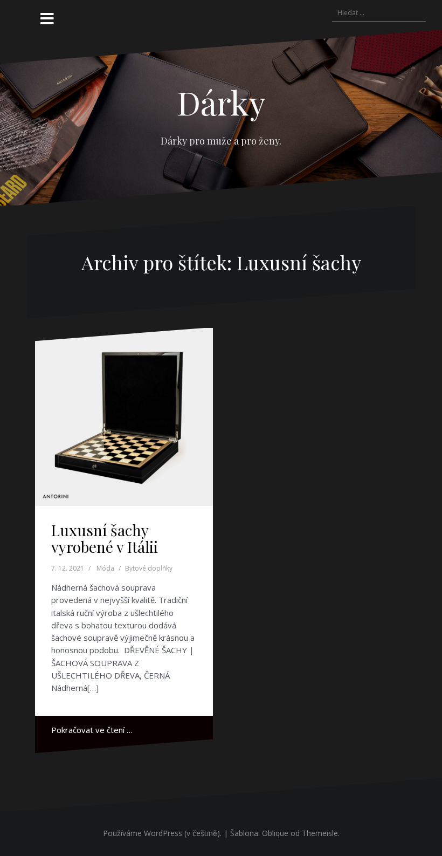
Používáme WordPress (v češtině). (162, 833)
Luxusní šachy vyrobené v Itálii (104, 538)
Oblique (275, 833)
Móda (105, 568)
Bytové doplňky (148, 568)
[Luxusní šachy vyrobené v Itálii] (124, 417)
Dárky (221, 102)
